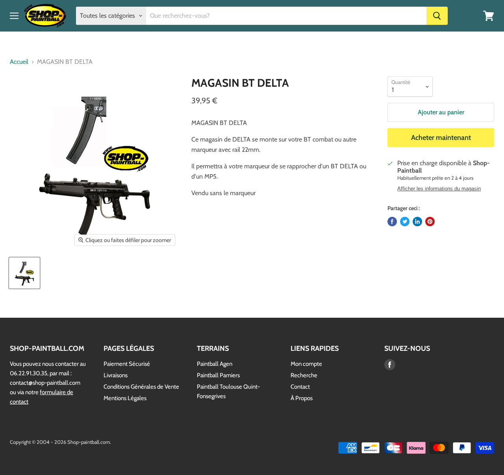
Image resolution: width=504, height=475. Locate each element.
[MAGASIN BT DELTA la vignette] (24, 273)
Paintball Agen (214, 363)
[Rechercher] (437, 16)
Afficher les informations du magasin (439, 189)
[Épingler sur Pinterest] (430, 221)
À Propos (302, 398)
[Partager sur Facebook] (392, 221)
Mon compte (306, 363)
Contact (300, 386)
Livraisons (116, 375)
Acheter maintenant (441, 137)
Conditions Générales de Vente (141, 386)
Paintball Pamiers (218, 375)
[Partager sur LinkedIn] (417, 221)
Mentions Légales (125, 398)
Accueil (19, 61)
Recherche (304, 375)
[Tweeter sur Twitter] (405, 221)
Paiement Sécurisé (127, 363)
